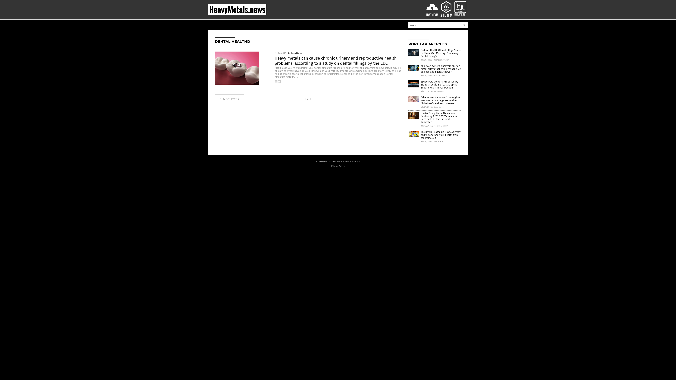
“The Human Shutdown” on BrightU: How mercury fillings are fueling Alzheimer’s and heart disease (440, 100)
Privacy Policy (338, 166)
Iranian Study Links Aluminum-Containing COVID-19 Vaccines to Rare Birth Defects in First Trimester (439, 118)
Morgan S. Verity (441, 60)
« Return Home (229, 98)
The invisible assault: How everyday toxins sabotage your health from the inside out (441, 135)
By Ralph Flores (295, 53)
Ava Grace (438, 141)
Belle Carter (439, 107)
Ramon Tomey (440, 75)
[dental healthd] (237, 14)
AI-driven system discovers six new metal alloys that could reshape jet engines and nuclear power (441, 69)
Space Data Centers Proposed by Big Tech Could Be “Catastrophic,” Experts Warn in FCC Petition (439, 84)
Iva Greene (439, 91)
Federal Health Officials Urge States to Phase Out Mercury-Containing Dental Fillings (441, 53)
